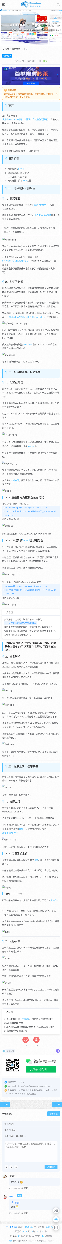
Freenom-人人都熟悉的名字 (15, 260)
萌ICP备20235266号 (44, 1240)
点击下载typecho (10, 832)
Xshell (26, 540)
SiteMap (48, 1235)
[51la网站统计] (11, 1226)
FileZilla (55, 900)
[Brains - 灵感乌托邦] (31, 4)
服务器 (21, 168)
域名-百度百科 (40, 204)
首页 (7, 48)
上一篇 (5, 1104)
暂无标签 (10, 1051)
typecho (31, 446)
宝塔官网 (15, 480)
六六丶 (12, 1195)
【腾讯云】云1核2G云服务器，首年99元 (25, 316)
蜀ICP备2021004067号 (23, 1240)
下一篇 (57, 1104)
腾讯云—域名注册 (42, 215)
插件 (21, 828)
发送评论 (51, 1167)
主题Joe (25, 1018)
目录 (36, 859)
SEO (24, 180)
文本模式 (53, 1114)
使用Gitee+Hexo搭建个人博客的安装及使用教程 (24, 119)
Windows (27, 344)
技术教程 (16, 48)
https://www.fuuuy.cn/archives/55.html (34, 1086)
